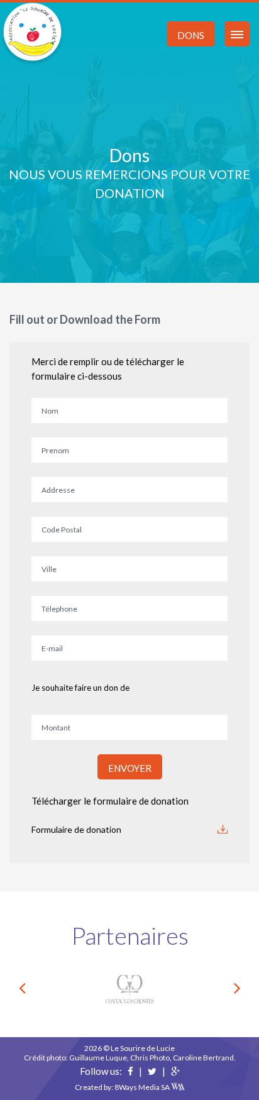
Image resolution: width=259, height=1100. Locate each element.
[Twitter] (152, 1071)
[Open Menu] (237, 34)
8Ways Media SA (142, 1087)
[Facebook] (130, 1071)
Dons (190, 35)
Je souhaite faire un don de (80, 688)
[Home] (32, 33)
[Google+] (175, 1071)
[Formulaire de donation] (223, 829)
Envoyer (130, 768)
